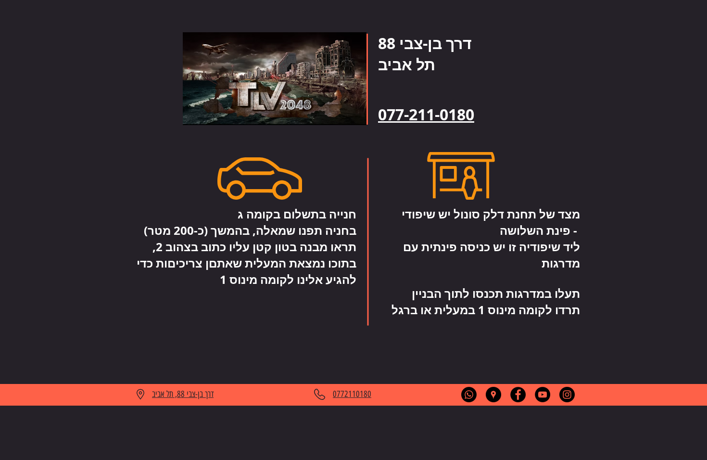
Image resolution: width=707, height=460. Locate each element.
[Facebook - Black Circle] (518, 394)
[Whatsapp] (469, 394)
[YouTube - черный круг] (542, 394)
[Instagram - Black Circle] (567, 394)
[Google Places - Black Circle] (493, 394)
